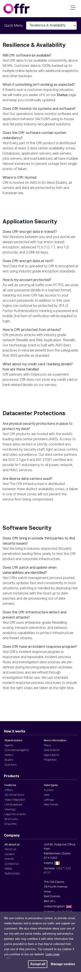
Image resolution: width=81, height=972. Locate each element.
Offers (9, 790)
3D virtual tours (14, 795)
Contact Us (12, 864)
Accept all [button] (37, 964)
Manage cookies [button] (63, 964)
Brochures (11, 819)
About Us (10, 849)
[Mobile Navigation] (72, 9)
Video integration (15, 799)
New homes (51, 804)
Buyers (9, 760)
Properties (50, 760)
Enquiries (10, 824)
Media (8, 868)
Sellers (9, 755)
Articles (9, 859)
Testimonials (12, 873)
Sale (46, 795)
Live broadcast (13, 804)
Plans (47, 745)
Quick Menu (13, 26)
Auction (49, 790)
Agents (9, 745)
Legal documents (15, 814)
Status (62, 95)
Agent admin (51, 755)
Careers (9, 854)
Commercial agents (17, 750)
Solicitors (10, 764)
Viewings (10, 809)
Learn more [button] (53, 954)
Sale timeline (51, 750)
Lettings (49, 799)
